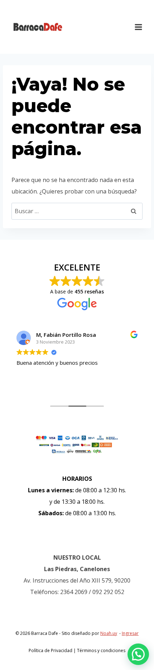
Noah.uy (108, 633)
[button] (138, 654)
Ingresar (130, 633)
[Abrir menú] (138, 27)
